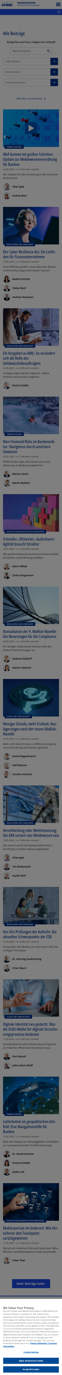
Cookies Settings (31, 1352)
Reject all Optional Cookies (31, 1360)
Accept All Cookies (31, 1369)
